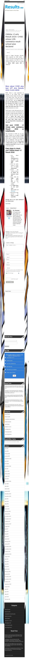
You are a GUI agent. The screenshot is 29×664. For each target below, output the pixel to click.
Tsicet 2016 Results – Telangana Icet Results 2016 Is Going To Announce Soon (14, 233)
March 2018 (7, 508)
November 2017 (8, 518)
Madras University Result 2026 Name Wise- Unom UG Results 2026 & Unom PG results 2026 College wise (14, 387)
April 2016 (7, 566)
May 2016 (6, 564)
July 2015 (6, 589)
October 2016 (7, 551)
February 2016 (7, 571)
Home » (7, 29)
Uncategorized (8, 429)
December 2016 (8, 546)
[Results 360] (14, 11)
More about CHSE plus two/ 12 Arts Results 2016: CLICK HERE (15, 88)
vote (14, 375)
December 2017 (8, 516)
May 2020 (6, 486)
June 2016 (7, 561)
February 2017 (7, 541)
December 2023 (8, 466)
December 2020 (8, 481)
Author (7, 208)
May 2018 (6, 503)
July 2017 (6, 529)
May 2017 (6, 534)
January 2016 (7, 574)
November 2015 (8, 579)
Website (8, 268)
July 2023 (6, 468)
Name (8, 257)
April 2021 (7, 478)
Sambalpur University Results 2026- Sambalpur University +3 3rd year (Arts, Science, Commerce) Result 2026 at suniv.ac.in (14, 391)
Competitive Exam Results (10, 419)
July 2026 (6, 448)
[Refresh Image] (18, 273)
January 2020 (7, 491)
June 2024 (7, 461)
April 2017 (7, 536)
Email (8, 262)
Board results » (11, 29)
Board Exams (7, 414)
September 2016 (8, 554)
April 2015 (7, 596)
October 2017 (7, 521)
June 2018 (7, 501)
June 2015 (7, 591)
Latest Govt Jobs (8, 421)
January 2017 (7, 544)
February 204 (7, 599)
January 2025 (7, 456)
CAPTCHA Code (15, 279)
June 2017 (7, 531)
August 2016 (7, 556)
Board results (7, 416)
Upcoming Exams (8, 434)
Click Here (13, 191)
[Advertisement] (17, 26)
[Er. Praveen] (9, 215)
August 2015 (7, 586)
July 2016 (6, 559)
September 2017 (8, 524)
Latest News (7, 424)
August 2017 (7, 526)
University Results (8, 431)
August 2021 (7, 476)
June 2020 (7, 483)
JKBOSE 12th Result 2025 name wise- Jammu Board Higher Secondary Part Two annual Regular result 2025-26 (14, 405)
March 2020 (7, 488)
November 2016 (8, 549)
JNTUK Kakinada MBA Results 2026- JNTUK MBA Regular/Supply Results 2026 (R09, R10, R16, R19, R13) (14, 396)
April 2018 (7, 506)
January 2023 (7, 473)
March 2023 (7, 471)
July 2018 (6, 498)
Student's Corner (8, 426)
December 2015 (8, 576)
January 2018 (7, 513)
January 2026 (7, 453)
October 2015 (7, 581)
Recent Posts (13, 208)
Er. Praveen (11, 49)
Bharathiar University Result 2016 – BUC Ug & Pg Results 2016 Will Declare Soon (14, 237)
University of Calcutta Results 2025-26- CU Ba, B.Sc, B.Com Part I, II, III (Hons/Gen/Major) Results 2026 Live (14, 401)
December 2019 (8, 493)
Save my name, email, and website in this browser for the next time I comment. (14, 270)
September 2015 (8, 584)
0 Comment (21, 49)
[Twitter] (9, 218)
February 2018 (7, 511)
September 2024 (8, 458)
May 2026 (6, 451)
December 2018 (8, 496)
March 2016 (7, 569)
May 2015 (6, 594)
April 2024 (7, 463)
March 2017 (7, 539)
